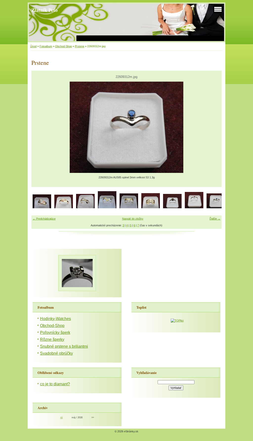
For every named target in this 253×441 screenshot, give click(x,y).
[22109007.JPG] (63, 207)
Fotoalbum (46, 46)
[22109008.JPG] (85, 207)
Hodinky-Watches (55, 319)
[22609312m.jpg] (216, 207)
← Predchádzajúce (44, 218)
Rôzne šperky (52, 339)
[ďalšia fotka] (213, 127)
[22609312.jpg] (194, 207)
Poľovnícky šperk (55, 332)
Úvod (33, 46)
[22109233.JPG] (150, 207)
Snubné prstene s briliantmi (64, 346)
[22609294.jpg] (172, 207)
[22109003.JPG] (42, 207)
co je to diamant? (55, 384)
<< (61, 417)
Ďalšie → (215, 218)
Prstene (79, 46)
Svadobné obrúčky (56, 353)
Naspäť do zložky (132, 218)
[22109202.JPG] (129, 207)
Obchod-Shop (63, 46)
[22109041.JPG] (107, 207)
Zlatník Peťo (44, 10)
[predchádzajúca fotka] (39, 127)
